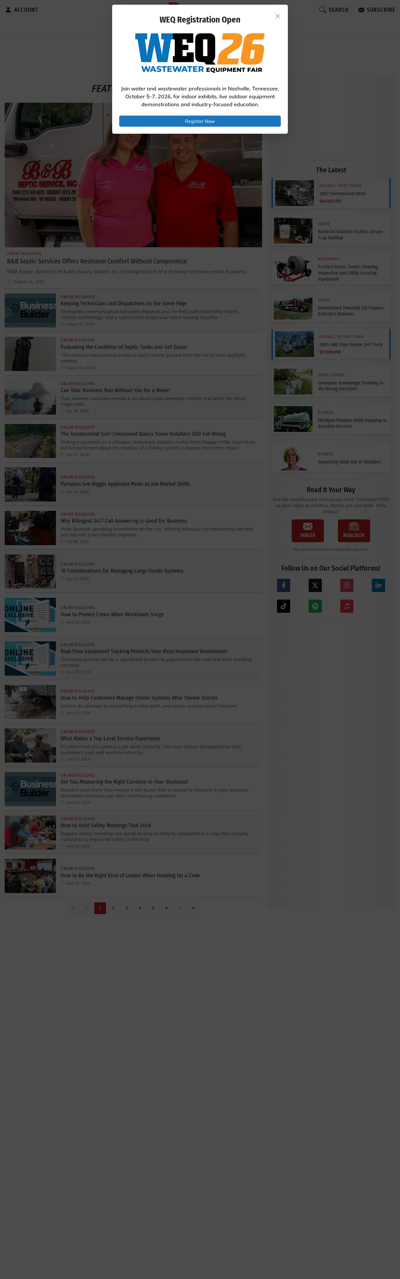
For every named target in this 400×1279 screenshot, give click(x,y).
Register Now (200, 121)
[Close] (278, 16)
